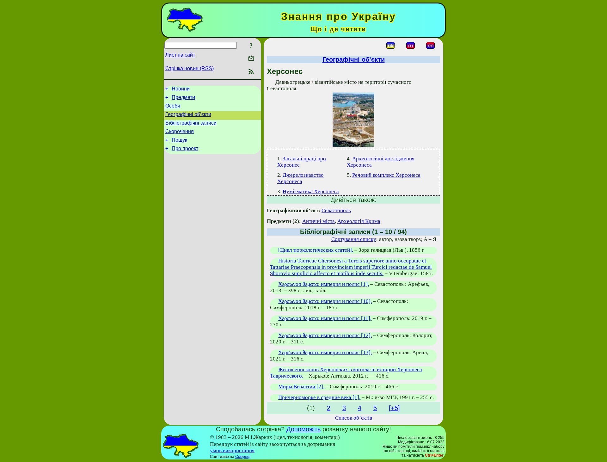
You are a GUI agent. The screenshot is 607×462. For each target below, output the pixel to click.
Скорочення (179, 131)
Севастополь (336, 210)
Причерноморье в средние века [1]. (319, 397)
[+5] (394, 407)
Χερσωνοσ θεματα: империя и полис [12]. (325, 335)
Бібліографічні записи (191, 123)
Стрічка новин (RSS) (189, 68)
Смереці (242, 456)
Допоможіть (303, 429)
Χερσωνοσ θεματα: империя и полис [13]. (325, 352)
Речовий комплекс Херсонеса (386, 175)
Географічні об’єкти (188, 114)
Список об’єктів (353, 418)
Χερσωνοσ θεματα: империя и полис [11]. (324, 318)
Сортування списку (353, 239)
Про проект (185, 148)
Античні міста (318, 221)
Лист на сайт (180, 55)
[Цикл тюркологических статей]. (315, 250)
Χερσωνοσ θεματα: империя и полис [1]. (323, 284)
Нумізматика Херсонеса (311, 191)
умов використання (232, 450)
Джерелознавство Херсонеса (300, 178)
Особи (172, 105)
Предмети (183, 97)
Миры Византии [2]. (301, 387)
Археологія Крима (358, 221)
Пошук (179, 140)
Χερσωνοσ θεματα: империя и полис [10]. (325, 301)
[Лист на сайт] (251, 58)
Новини (181, 88)
